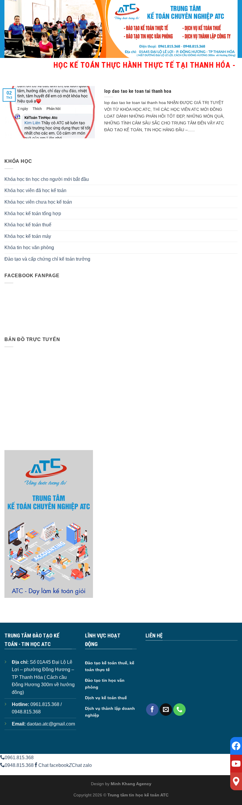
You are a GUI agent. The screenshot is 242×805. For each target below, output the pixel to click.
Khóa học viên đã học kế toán (35, 190)
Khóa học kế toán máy (27, 236)
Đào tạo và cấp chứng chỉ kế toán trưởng (47, 259)
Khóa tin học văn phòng (29, 247)
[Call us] (179, 709)
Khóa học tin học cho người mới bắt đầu (46, 179)
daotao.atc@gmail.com (51, 723)
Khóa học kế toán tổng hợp (32, 213)
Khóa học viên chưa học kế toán (38, 202)
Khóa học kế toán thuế (27, 224)
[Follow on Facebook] (152, 709)
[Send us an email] (166, 709)
